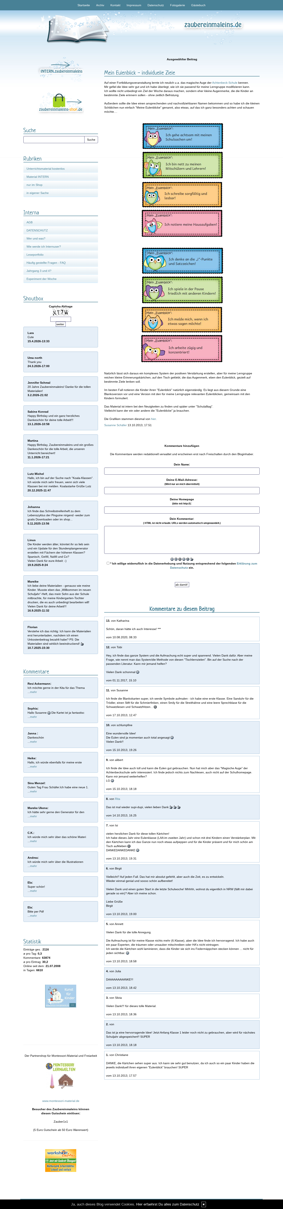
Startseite (83, 5)
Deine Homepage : (182, 501)
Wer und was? (36, 238)
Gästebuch (198, 5)
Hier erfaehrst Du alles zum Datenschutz (167, 1204)
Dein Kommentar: (182, 521)
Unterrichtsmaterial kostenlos (46, 168)
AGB (30, 222)
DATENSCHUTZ (37, 230)
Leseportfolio (35, 254)
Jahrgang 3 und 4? (39, 270)
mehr (33, 692)
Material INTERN (38, 176)
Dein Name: (182, 464)
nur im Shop (34, 184)
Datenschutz (156, 5)
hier (153, 419)
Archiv (100, 5)
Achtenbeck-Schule (224, 82)
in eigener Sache (38, 193)
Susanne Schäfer (115, 425)
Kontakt (115, 5)
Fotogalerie (177, 5)
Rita (117, 798)
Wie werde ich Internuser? (44, 246)
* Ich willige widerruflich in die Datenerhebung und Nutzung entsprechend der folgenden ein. (183, 565)
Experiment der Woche (42, 278)
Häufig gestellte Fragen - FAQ (46, 262)
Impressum (134, 5)
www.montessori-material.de (60, 1101)
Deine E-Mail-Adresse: (182, 482)
